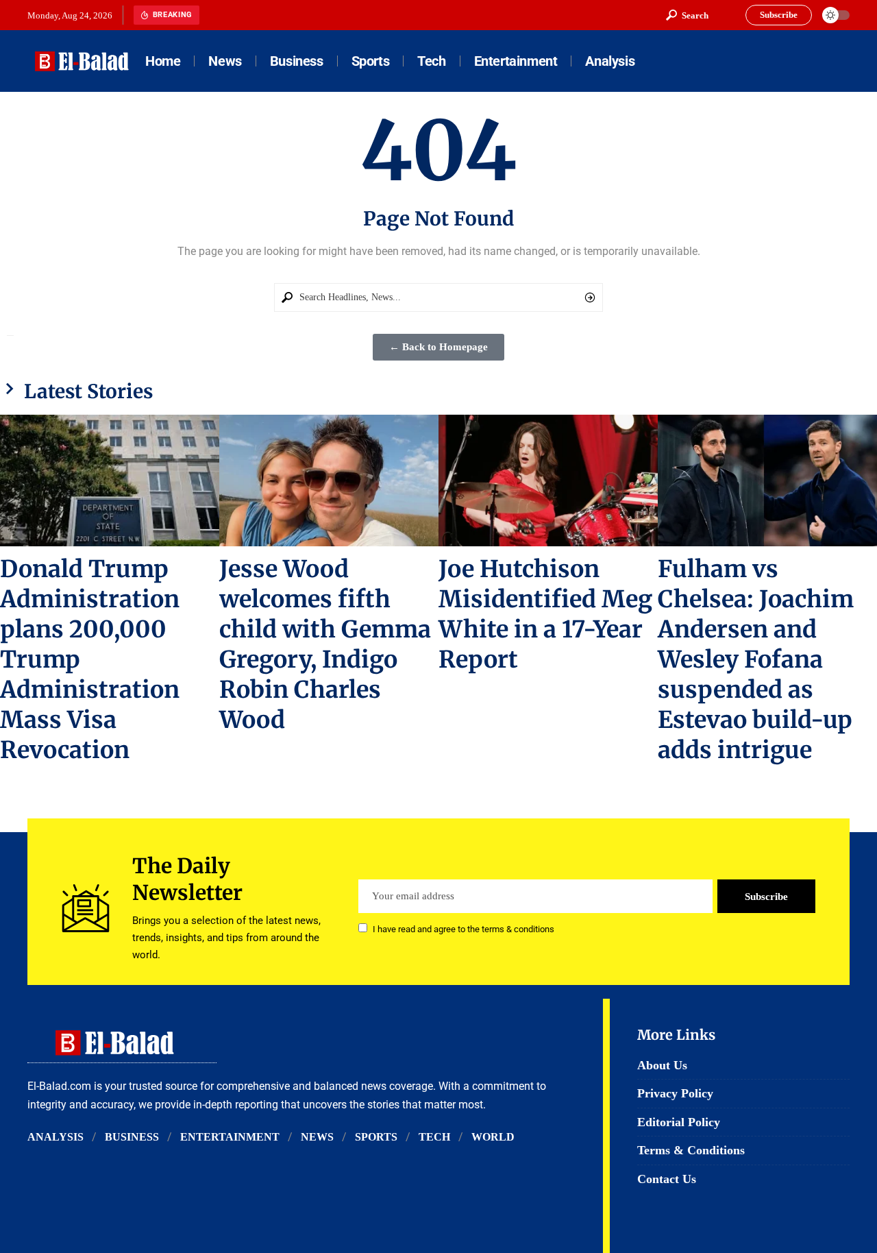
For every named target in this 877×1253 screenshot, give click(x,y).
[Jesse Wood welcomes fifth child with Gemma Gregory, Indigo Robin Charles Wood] (328, 480)
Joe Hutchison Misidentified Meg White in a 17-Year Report (545, 614)
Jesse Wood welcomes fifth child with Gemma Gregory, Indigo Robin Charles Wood (325, 644)
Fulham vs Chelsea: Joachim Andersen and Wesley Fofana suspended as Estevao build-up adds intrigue (756, 659)
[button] (687, 15)
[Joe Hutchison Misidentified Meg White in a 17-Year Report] (548, 480)
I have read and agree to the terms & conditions (463, 929)
